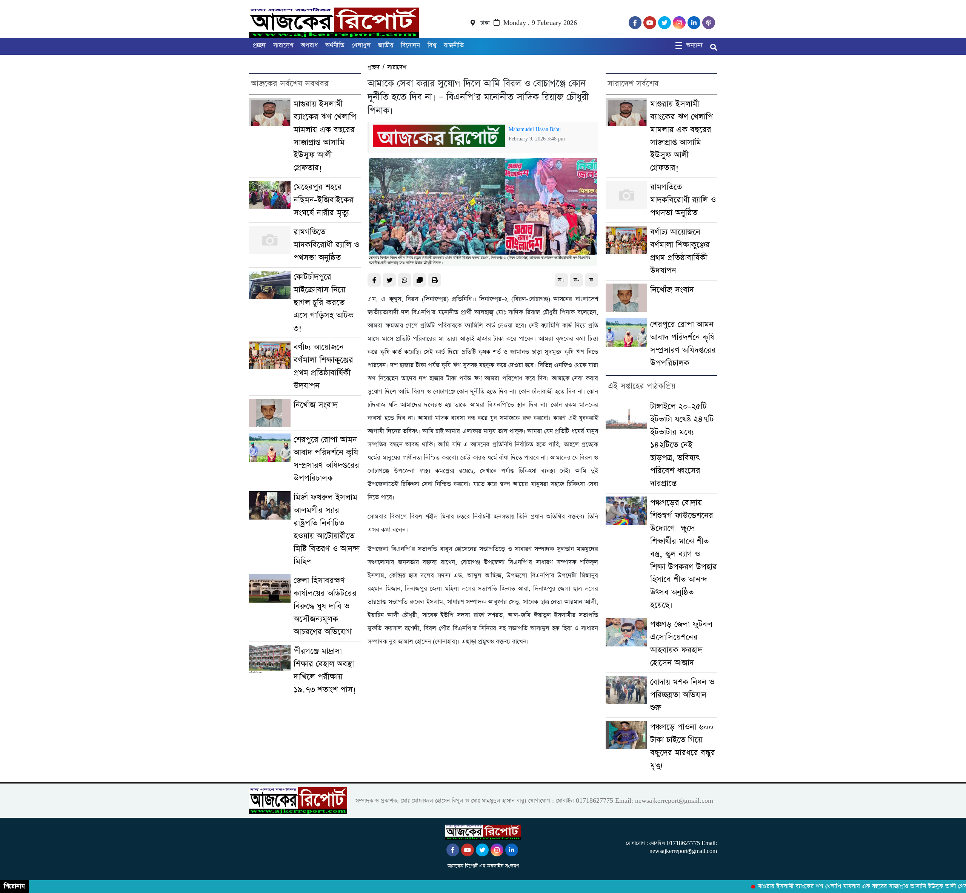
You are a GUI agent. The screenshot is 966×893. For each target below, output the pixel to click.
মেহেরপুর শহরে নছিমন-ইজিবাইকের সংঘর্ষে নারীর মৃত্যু (324, 200)
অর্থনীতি (334, 45)
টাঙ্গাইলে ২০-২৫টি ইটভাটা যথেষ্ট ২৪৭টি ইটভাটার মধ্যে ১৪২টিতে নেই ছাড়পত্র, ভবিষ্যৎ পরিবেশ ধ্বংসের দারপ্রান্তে (682, 445)
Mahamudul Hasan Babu (535, 129)
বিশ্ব (432, 45)
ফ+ (561, 280)
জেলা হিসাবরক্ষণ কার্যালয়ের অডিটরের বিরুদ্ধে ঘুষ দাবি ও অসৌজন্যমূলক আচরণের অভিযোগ (325, 606)
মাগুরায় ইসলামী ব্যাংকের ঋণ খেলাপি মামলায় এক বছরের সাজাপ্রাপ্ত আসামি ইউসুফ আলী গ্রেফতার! (853, 886)
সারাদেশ (283, 45)
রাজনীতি (454, 45)
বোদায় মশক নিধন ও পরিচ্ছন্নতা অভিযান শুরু (682, 695)
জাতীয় (385, 45)
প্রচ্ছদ (259, 45)
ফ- (576, 280)
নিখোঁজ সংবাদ (315, 405)
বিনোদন (410, 45)
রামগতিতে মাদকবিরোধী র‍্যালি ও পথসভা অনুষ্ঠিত (326, 245)
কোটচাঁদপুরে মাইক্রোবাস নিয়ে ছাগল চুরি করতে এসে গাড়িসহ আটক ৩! (324, 302)
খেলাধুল (361, 45)
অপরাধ (309, 45)
